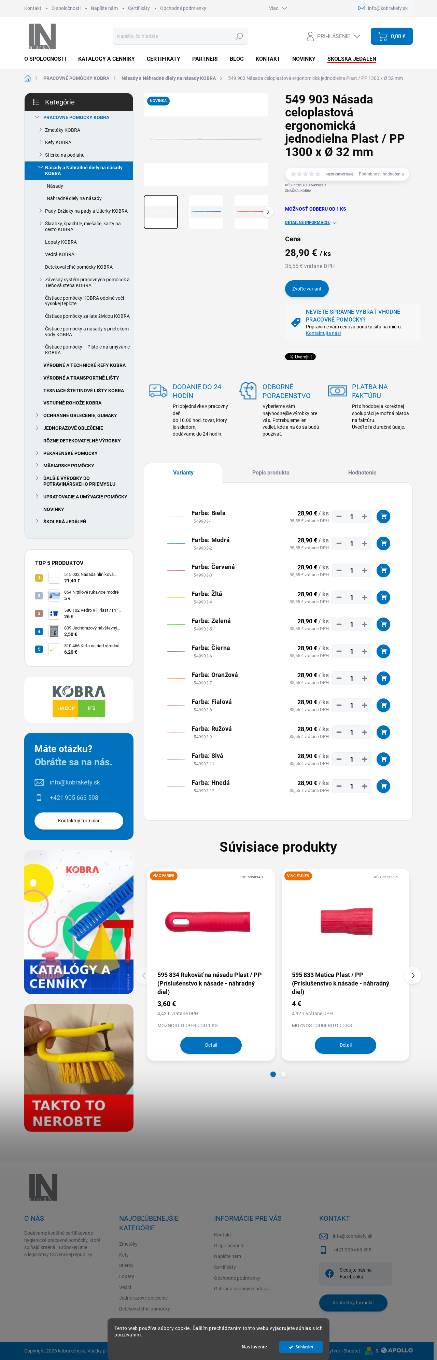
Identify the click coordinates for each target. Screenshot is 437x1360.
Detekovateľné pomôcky (144, 1309)
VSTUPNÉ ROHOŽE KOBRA (72, 403)
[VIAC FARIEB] (211, 919)
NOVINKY (53, 509)
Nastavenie (254, 1346)
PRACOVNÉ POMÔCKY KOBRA (76, 117)
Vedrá (125, 1287)
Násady (55, 186)
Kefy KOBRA (58, 142)
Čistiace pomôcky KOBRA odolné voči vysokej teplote (84, 301)
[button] (273, 1074)
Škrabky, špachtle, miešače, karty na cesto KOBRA (83, 226)
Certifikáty (139, 8)
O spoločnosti (66, 8)
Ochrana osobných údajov (242, 1288)
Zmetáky (128, 1244)
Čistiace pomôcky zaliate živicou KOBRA (87, 316)
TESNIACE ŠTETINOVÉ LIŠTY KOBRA (83, 390)
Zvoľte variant (307, 289)
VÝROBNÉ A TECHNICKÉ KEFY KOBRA (84, 365)
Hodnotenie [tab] (362, 472)
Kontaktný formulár (79, 820)
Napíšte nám (104, 8)
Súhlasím (304, 1347)
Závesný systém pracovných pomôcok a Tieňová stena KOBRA (87, 282)
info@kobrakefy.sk (75, 782)
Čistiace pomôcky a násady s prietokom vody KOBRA (87, 331)
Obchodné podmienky (183, 8)
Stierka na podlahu (65, 155)
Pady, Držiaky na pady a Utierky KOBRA (86, 211)
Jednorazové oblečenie (143, 1298)
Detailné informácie (307, 222)
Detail (211, 1045)
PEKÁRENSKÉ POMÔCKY (70, 453)
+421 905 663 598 (74, 797)
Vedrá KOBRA (59, 254)
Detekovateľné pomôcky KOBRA (79, 267)
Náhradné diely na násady (74, 198)
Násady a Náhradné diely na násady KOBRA (84, 170)
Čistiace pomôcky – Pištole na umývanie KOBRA (87, 349)
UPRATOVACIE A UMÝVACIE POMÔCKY (85, 496)
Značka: (298, 191)
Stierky (126, 1265)
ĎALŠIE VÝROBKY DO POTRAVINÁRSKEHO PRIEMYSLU (79, 481)
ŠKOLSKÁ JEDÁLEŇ (64, 521)
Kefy (124, 1255)
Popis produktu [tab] (271, 472)
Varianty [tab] (183, 472)
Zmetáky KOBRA (62, 130)
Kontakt (32, 8)
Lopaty (126, 1276)
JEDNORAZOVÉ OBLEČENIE (73, 428)
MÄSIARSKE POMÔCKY (68, 465)
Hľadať (239, 36)
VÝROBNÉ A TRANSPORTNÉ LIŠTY (81, 378)
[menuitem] (47, 59)
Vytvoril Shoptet (343, 1351)
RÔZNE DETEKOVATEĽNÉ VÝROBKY (82, 440)
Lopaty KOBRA (61, 242)
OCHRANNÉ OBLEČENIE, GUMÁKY (80, 415)
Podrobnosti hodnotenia (381, 174)
